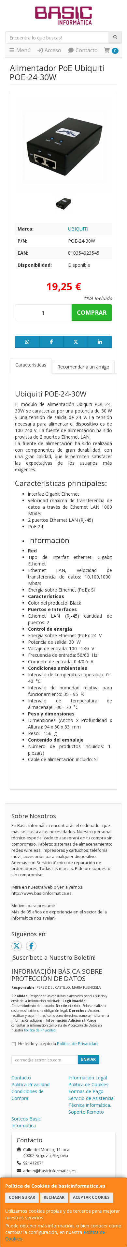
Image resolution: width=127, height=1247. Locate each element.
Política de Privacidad (40, 1030)
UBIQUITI (78, 229)
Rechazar (54, 1197)
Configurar (22, 1197)
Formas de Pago (86, 1091)
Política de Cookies (88, 1084)
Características (30, 365)
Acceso (52, 50)
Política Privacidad (30, 1084)
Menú (23, 50)
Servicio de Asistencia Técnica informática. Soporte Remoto (91, 1105)
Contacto (86, 50)
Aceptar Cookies (91, 1197)
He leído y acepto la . (58, 1043)
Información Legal (87, 1077)
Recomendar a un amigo (83, 367)
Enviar (88, 1059)
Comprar (91, 312)
